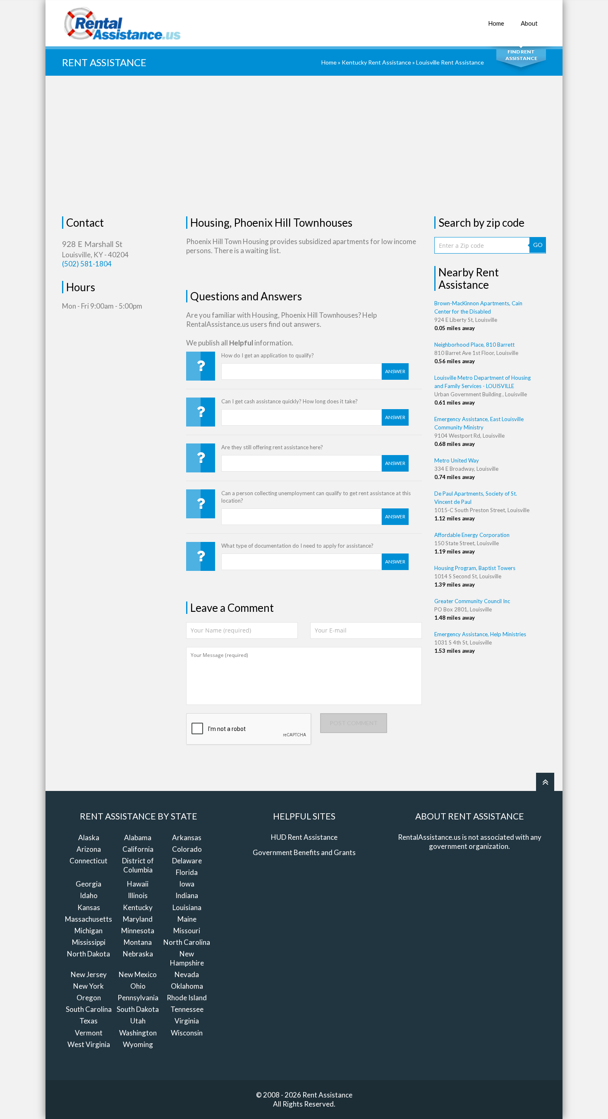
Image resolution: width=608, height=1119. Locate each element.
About (529, 23)
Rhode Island (187, 997)
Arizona (89, 849)
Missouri (186, 930)
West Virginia (88, 1044)
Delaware (187, 860)
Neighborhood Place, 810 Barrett (474, 344)
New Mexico (138, 974)
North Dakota (88, 953)
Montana (138, 942)
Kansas (88, 907)
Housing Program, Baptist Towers (474, 568)
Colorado (187, 849)
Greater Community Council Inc (472, 601)
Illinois (138, 895)
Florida (187, 872)
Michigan (88, 930)
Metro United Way (456, 460)
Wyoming (138, 1044)
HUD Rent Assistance (304, 837)
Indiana (186, 895)
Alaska (88, 837)
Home (496, 23)
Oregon (89, 997)
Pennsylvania (137, 997)
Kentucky (138, 907)
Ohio (138, 986)
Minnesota (137, 930)
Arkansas (186, 837)
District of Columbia (138, 865)
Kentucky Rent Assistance (376, 62)
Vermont (89, 1032)
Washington (138, 1032)
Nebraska (138, 953)
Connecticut (88, 860)
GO (538, 244)
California (137, 849)
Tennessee (186, 1009)
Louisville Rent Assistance (450, 62)
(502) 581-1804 (87, 263)
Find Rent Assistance (521, 54)
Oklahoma (187, 986)
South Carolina (89, 1009)
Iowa (186, 883)
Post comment (354, 722)
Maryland (138, 919)
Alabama (137, 837)
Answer (395, 371)
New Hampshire (187, 958)
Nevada (187, 974)
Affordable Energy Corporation (472, 535)
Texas (88, 1020)
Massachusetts (88, 919)
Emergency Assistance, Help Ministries (480, 634)
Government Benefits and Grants (304, 852)
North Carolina (186, 942)
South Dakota (138, 1009)
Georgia (88, 883)
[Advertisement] (304, 146)
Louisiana (186, 907)
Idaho (89, 895)
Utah (138, 1020)
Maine (186, 919)
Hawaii (137, 883)
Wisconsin (187, 1032)
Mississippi (88, 942)
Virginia (187, 1020)
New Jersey (89, 974)
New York (88, 986)
